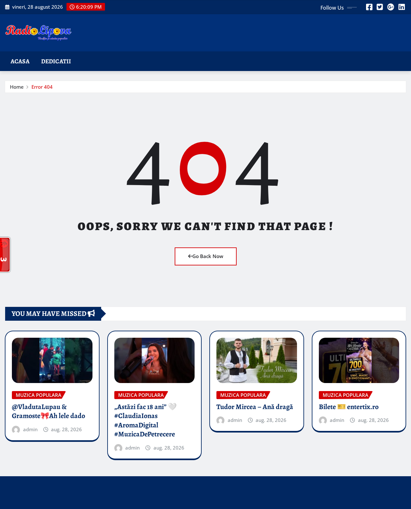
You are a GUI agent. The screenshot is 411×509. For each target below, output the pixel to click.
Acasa (20, 61)
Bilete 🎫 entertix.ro (349, 407)
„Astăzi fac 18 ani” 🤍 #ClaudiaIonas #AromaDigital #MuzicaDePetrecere (145, 420)
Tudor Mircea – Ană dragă (254, 407)
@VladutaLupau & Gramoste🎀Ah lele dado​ (48, 411)
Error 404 (42, 87)
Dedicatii (56, 61)
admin (30, 429)
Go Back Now (207, 256)
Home (17, 87)
